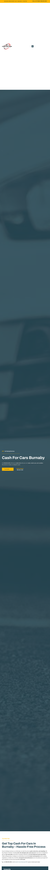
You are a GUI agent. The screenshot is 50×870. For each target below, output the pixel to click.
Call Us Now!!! (19, 468)
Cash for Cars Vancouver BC (21, 861)
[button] (33, 46)
